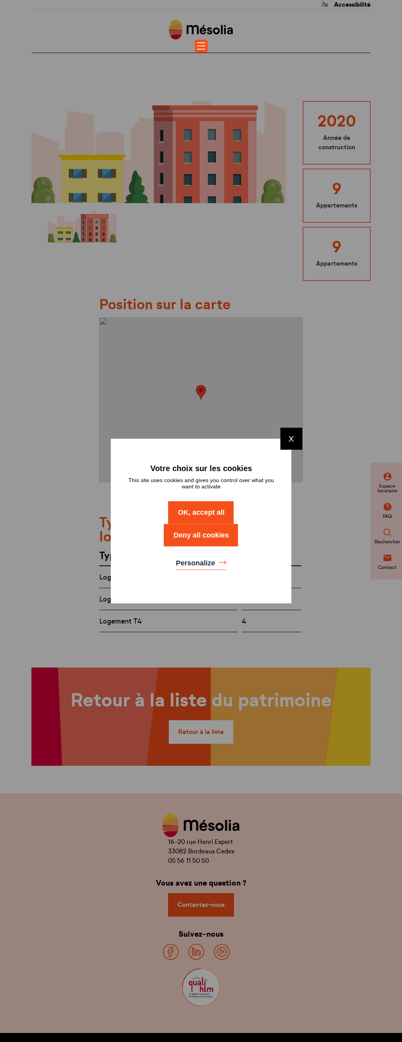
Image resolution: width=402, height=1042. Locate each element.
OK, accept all (201, 512)
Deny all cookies (201, 535)
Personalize (196, 563)
